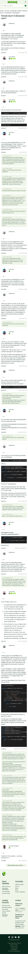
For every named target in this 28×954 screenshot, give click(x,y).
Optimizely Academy (5, 915)
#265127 (3, 548)
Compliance (14, 949)
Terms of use (14, 946)
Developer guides (7, 907)
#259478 (3, 128)
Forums (7, 11)
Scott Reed (12, 56)
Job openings (5, 891)
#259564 (3, 253)
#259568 (3, 289)
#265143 (3, 749)
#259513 (3, 152)
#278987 (3, 860)
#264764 (3, 432)
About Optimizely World (14, 943)
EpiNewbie (12, 23)
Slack (16, 890)
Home (2, 11)
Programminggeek (14, 846)
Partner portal (6, 905)
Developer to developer (12, 12)
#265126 (3, 501)
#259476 (3, 76)
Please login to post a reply (16, 865)
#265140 (3, 574)
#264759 (3, 390)
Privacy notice (14, 944)
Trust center (14, 948)
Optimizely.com (6, 886)
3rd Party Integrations (14, 951)
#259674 (3, 366)
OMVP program (19, 884)
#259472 (3, 52)
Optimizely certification (5, 889)
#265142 (3, 641)
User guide (5, 909)
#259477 (3, 95)
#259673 (3, 318)
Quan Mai (11, 132)
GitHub (4, 913)
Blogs (16, 888)
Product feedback (20, 892)
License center (6, 893)
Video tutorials (6, 911)
